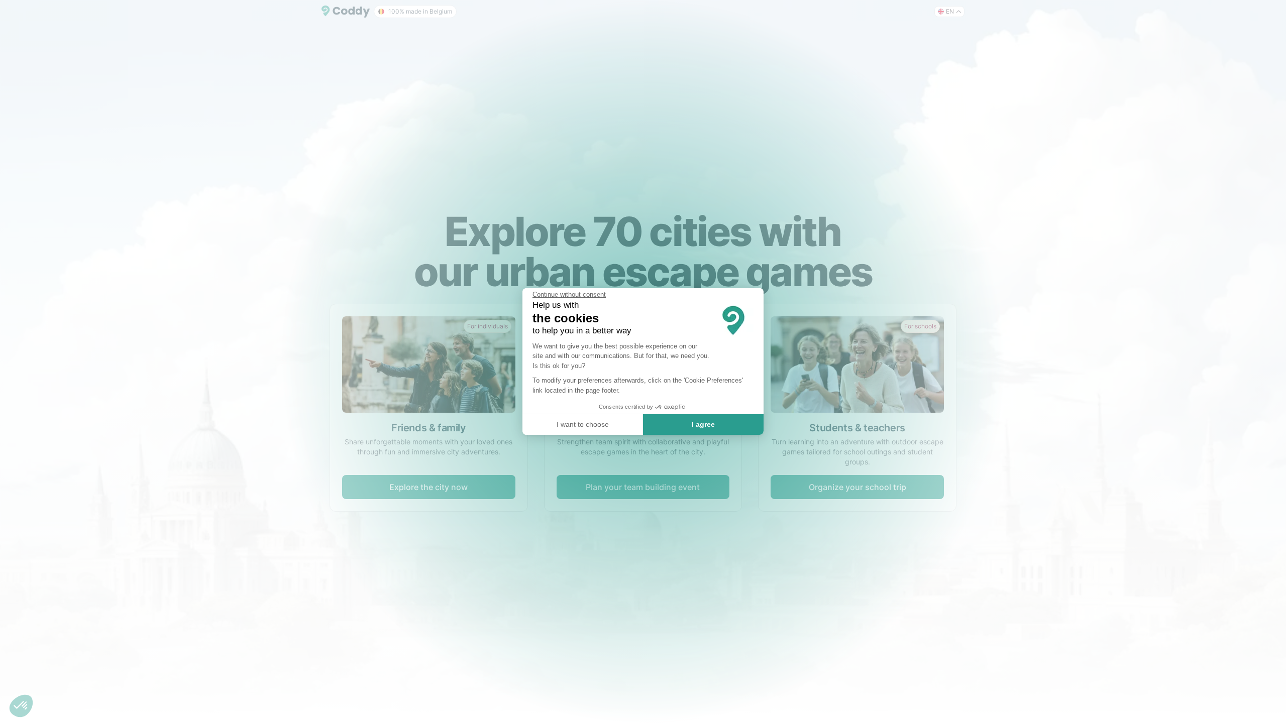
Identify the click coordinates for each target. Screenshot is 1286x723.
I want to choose (583, 424)
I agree (703, 424)
